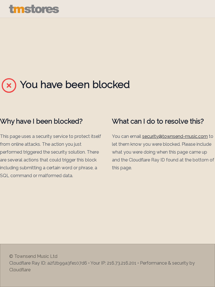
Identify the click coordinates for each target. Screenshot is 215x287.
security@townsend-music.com (175, 136)
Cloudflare (20, 269)
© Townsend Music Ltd (33, 256)
